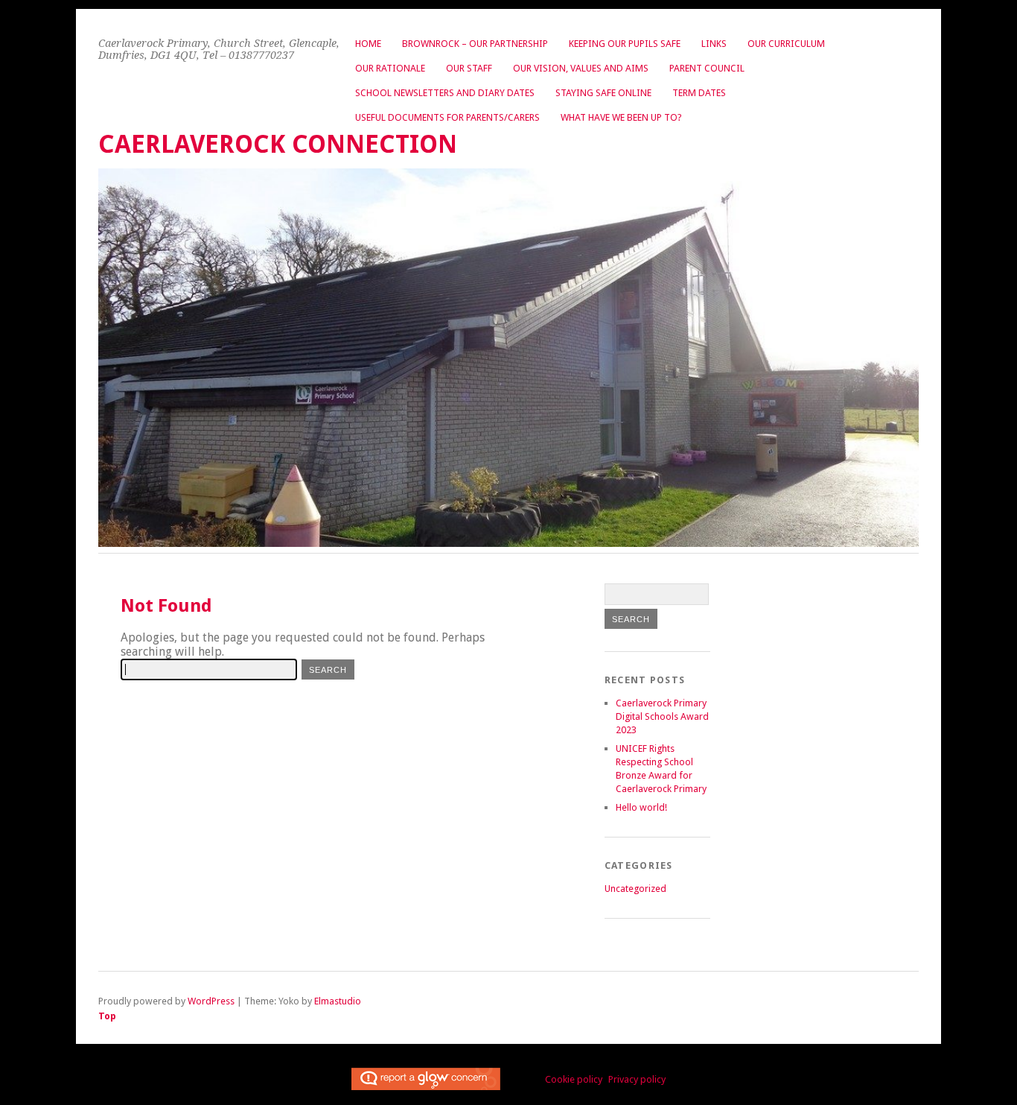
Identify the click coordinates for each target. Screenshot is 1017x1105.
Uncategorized (635, 888)
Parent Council (707, 68)
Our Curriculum (786, 43)
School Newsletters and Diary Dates (445, 92)
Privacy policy (637, 1079)
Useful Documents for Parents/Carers (447, 117)
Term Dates (699, 92)
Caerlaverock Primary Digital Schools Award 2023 (662, 716)
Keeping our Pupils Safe (624, 43)
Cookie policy (573, 1079)
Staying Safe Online (603, 92)
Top (107, 1016)
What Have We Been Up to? (621, 117)
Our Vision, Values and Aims (580, 68)
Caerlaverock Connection (277, 144)
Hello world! (641, 807)
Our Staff (469, 68)
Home (368, 43)
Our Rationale (390, 68)
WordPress (211, 1001)
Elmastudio (337, 1001)
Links (714, 43)
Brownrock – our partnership (475, 43)
